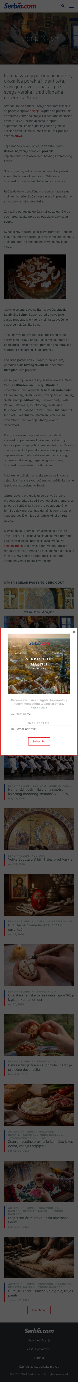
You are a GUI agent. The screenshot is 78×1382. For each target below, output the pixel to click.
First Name (39, 707)
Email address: (39, 723)
